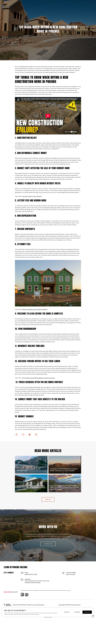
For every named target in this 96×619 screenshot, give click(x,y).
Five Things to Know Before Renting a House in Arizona (38, 378)
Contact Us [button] (48, 544)
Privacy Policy (75, 605)
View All (48, 499)
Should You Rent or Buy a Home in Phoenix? (35, 309)
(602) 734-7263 (70, 574)
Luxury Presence (38, 605)
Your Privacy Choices (48, 617)
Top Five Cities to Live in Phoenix (32, 196)
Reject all (67, 612)
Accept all (87, 612)
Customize (77, 612)
